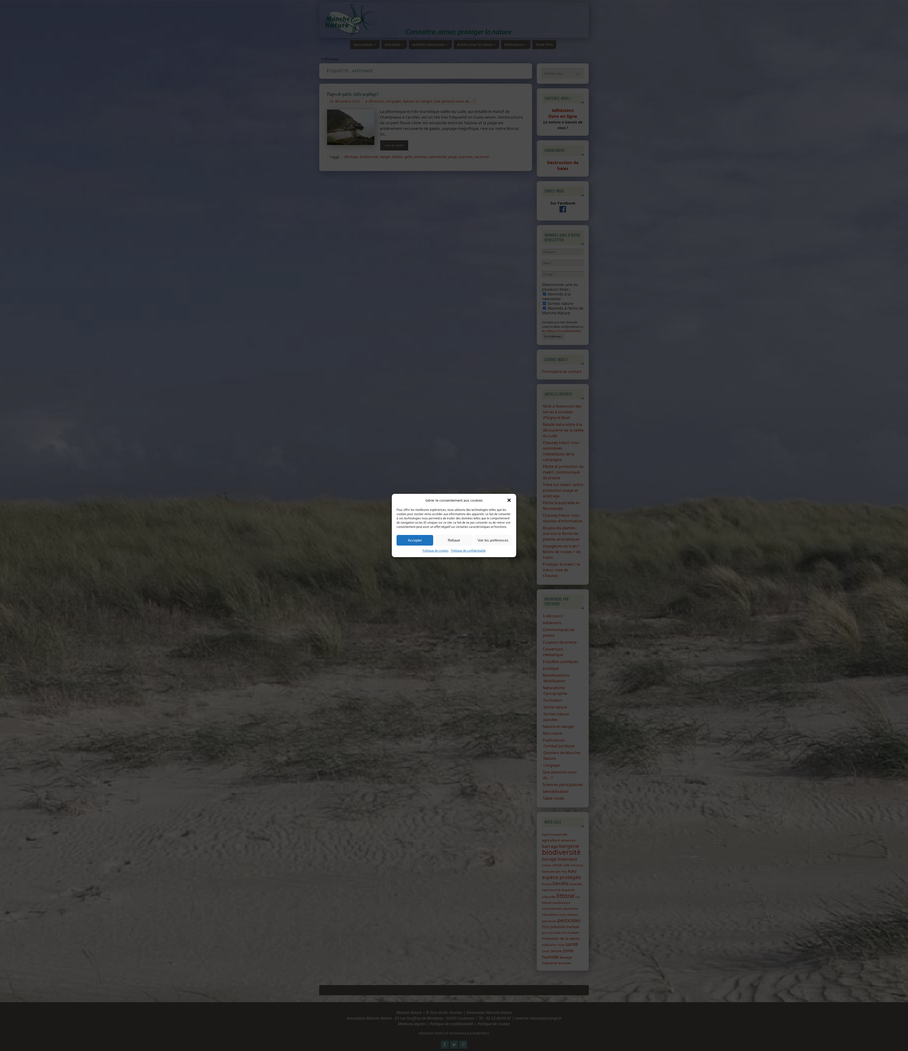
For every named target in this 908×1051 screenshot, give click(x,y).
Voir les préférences (493, 540)
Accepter (415, 540)
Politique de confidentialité (468, 551)
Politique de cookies (436, 551)
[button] (509, 500)
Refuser (454, 540)
